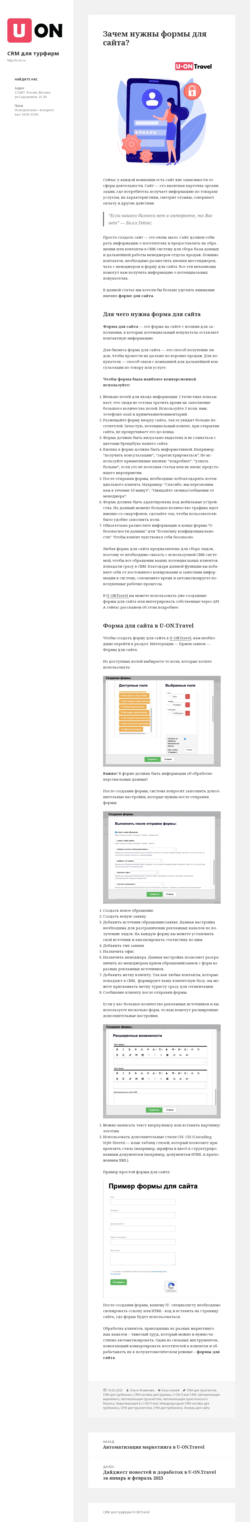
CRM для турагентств (201, 1390)
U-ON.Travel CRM (184, 1395)
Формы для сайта (197, 1408)
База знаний (170, 1390)
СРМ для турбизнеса (168, 1408)
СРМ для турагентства (136, 1408)
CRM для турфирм (33, 53)
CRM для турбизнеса (117, 1395)
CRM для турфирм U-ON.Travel (126, 1512)
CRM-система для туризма (152, 1395)
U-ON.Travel (117, 595)
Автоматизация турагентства (141, 1399)
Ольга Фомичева (142, 1390)
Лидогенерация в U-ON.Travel (137, 1403)
